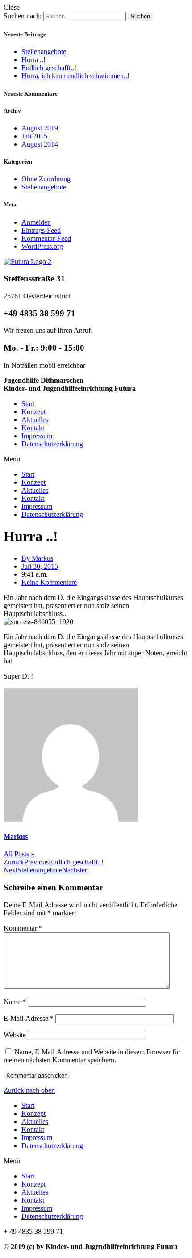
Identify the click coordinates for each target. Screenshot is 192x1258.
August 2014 (39, 144)
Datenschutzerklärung (52, 444)
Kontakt (32, 428)
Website (15, 1035)
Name (15, 1002)
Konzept (33, 411)
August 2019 (39, 128)
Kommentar (23, 928)
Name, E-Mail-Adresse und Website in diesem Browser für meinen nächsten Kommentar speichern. (92, 1056)
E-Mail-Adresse (29, 1018)
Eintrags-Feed (41, 230)
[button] (96, 459)
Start (27, 403)
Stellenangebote (43, 51)
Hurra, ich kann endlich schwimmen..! (75, 76)
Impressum (36, 436)
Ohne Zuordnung (46, 179)
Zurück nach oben (29, 1090)
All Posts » (19, 854)
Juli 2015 (34, 136)
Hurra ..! (33, 59)
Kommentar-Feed (46, 238)
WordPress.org (42, 246)
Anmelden (36, 222)
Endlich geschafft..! (48, 67)
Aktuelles (34, 420)
